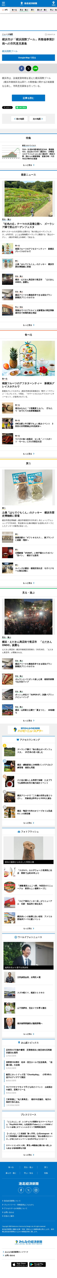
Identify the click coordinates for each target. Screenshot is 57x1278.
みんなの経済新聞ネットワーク (28, 1242)
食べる (14, 10)
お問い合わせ (9, 1212)
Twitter (28, 1190)
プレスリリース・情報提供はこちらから (19, 1205)
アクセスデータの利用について (15, 1208)
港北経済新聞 (28, 3)
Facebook (21, 1190)
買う (32, 10)
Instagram (36, 1190)
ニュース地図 (7, 34)
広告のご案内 (9, 1216)
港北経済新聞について (12, 1201)
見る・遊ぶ (24, 10)
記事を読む (28, 98)
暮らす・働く (42, 10)
